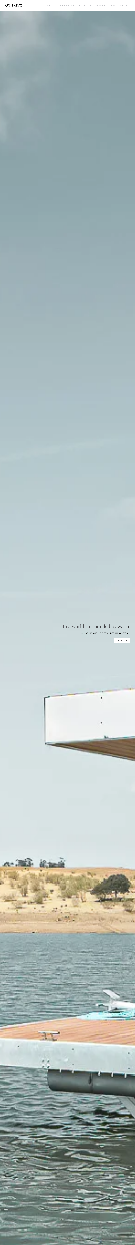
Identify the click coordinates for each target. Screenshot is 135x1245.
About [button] (49, 5)
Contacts (125, 5)
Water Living (85, 5)
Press (112, 5)
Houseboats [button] (65, 5)
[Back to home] (13, 5)
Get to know (120, 640)
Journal (100, 5)
